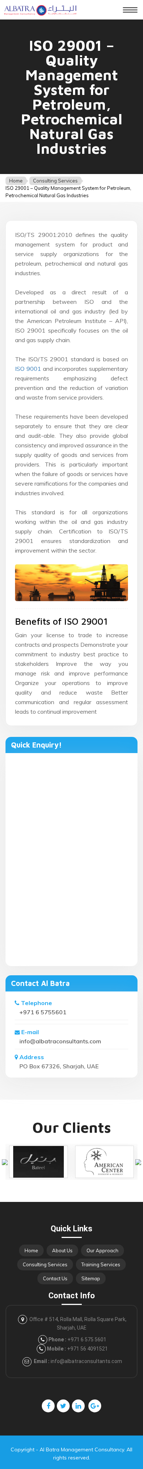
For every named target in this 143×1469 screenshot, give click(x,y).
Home (16, 181)
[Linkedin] (78, 1405)
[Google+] (94, 1405)
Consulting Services (55, 181)
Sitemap (90, 1278)
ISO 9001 (28, 368)
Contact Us (55, 1278)
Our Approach (102, 1250)
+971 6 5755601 (42, 1012)
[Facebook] (48, 1405)
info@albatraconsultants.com (60, 1041)
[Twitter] (63, 1405)
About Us (62, 1250)
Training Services (100, 1264)
